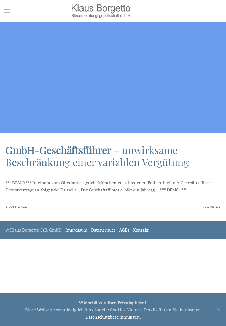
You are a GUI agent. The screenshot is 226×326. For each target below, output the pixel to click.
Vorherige (17, 207)
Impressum (76, 230)
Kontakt (141, 230)
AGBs (124, 230)
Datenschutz (103, 230)
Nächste (211, 207)
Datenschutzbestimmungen (112, 317)
